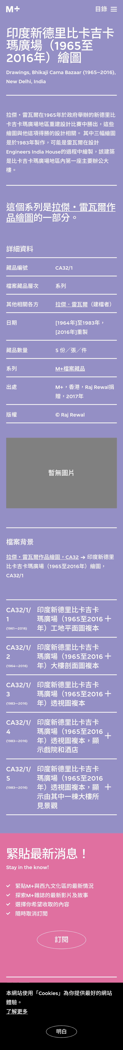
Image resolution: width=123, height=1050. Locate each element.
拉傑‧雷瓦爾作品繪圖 (61, 213)
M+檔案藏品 (70, 369)
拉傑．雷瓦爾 (71, 304)
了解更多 (17, 1012)
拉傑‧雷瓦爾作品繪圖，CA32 (42, 557)
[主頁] (13, 9)
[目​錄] (114, 9)
